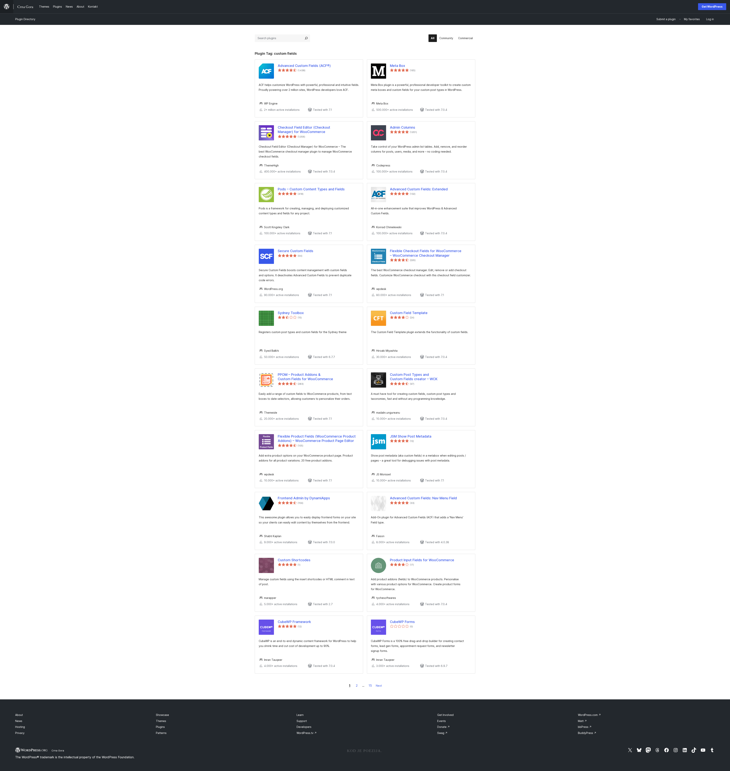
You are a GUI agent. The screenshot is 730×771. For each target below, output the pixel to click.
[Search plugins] (306, 38)
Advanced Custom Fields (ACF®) (304, 66)
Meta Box (397, 66)
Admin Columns (402, 127)
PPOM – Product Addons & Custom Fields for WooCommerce (305, 377)
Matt (582, 721)
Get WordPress (712, 6)
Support (302, 721)
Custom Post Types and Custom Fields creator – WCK (413, 377)
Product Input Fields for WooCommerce (422, 560)
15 (370, 685)
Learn (300, 714)
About (19, 714)
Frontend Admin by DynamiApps (304, 498)
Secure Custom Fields (295, 251)
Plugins (160, 726)
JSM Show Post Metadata (410, 436)
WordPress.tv (307, 733)
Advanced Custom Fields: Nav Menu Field (423, 498)
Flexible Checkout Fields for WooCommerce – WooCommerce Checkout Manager (425, 253)
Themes (161, 721)
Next (379, 685)
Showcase (162, 714)
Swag (442, 733)
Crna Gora (58, 750)
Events (441, 721)
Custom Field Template (409, 313)
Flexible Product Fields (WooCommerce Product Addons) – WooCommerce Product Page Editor (317, 438)
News (18, 721)
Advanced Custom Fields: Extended (419, 189)
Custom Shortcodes (294, 560)
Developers (304, 726)
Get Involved (445, 714)
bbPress (585, 726)
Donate (443, 726)
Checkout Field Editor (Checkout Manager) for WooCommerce (304, 129)
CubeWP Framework (294, 622)
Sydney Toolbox (291, 313)
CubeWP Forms (402, 622)
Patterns (161, 733)
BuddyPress (587, 733)
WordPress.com (589, 714)
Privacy (20, 733)
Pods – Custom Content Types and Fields (311, 189)
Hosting (20, 726)
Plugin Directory (25, 19)
